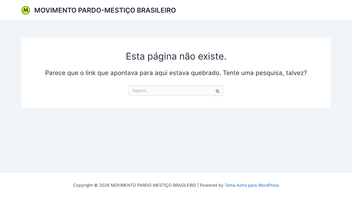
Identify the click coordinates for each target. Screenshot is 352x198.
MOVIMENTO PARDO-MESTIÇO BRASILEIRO (105, 10)
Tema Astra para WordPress (252, 185)
